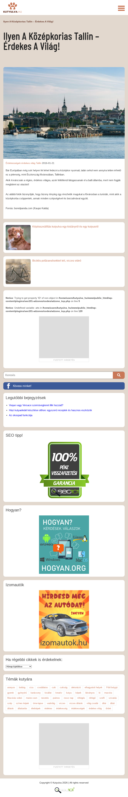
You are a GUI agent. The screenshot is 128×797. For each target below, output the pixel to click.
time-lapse (38, 703)
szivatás (113, 698)
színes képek (22, 703)
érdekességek (78, 708)
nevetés (45, 698)
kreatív (59, 693)
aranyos (11, 687)
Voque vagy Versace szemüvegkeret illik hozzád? (36, 405)
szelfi (102, 698)
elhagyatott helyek (93, 687)
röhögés (81, 698)
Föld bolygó (112, 687)
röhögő (92, 698)
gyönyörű (22, 693)
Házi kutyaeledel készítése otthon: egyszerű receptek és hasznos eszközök (50, 410)
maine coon (31, 698)
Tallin (38, 163)
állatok (10, 708)
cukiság (63, 687)
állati (112, 703)
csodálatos (42, 687)
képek (78, 693)
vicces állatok (76, 703)
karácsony (36, 693)
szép (9, 703)
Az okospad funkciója (20, 415)
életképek (35, 708)
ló (99, 693)
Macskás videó (14, 698)
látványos (90, 693)
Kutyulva (12, 7)
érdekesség (61, 708)
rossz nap (68, 698)
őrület (108, 708)
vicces (62, 703)
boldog (22, 687)
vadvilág (51, 703)
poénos (56, 698)
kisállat (48, 693)
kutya (69, 693)
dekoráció (76, 687)
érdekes (48, 708)
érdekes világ (28, 163)
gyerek (10, 693)
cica (31, 687)
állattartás (22, 708)
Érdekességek (13, 163)
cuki (54, 687)
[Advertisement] (64, 337)
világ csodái (92, 703)
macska (108, 693)
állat (104, 703)
